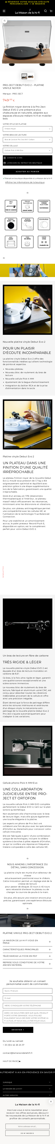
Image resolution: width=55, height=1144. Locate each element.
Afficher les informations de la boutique (25, 182)
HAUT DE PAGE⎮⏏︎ (12, 1061)
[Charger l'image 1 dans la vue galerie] (24, 76)
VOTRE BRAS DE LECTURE (15, 135)
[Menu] (4, 11)
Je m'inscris (27, 1133)
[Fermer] (51, 1101)
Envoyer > (18, 1030)
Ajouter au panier (27, 172)
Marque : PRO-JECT (13, 93)
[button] (45, 11)
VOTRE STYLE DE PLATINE (15, 124)
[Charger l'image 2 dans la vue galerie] (31, 76)
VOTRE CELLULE (10, 146)
